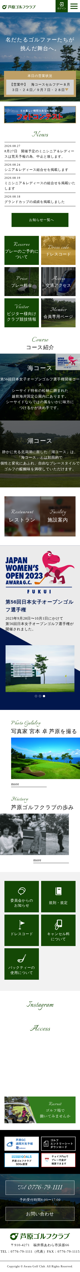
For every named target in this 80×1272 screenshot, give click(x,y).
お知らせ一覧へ (41, 220)
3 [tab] (44, 696)
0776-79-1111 (40, 1188)
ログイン (61, 8)
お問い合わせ (40, 1213)
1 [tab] (36, 696)
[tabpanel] (40, 668)
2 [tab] (40, 696)
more (15, 784)
